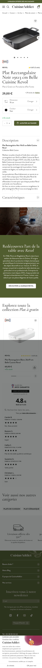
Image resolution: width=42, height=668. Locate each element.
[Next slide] (38, 37)
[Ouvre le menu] (3, 7)
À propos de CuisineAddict (12, 576)
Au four (20, 13)
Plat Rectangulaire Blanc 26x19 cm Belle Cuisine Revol (19, 361)
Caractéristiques (13, 197)
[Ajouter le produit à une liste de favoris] (35, 21)
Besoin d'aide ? (7, 564)
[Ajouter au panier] (34, 367)
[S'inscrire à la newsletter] (39, 601)
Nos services (6, 582)
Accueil (4, 13)
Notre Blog (6, 570)
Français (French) (19, 623)
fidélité (37, 93)
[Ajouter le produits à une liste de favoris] (35, 320)
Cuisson (12, 13)
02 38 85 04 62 (12, 634)
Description (10, 140)
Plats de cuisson (30, 13)
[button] (14, 57)
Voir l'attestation (20, 391)
